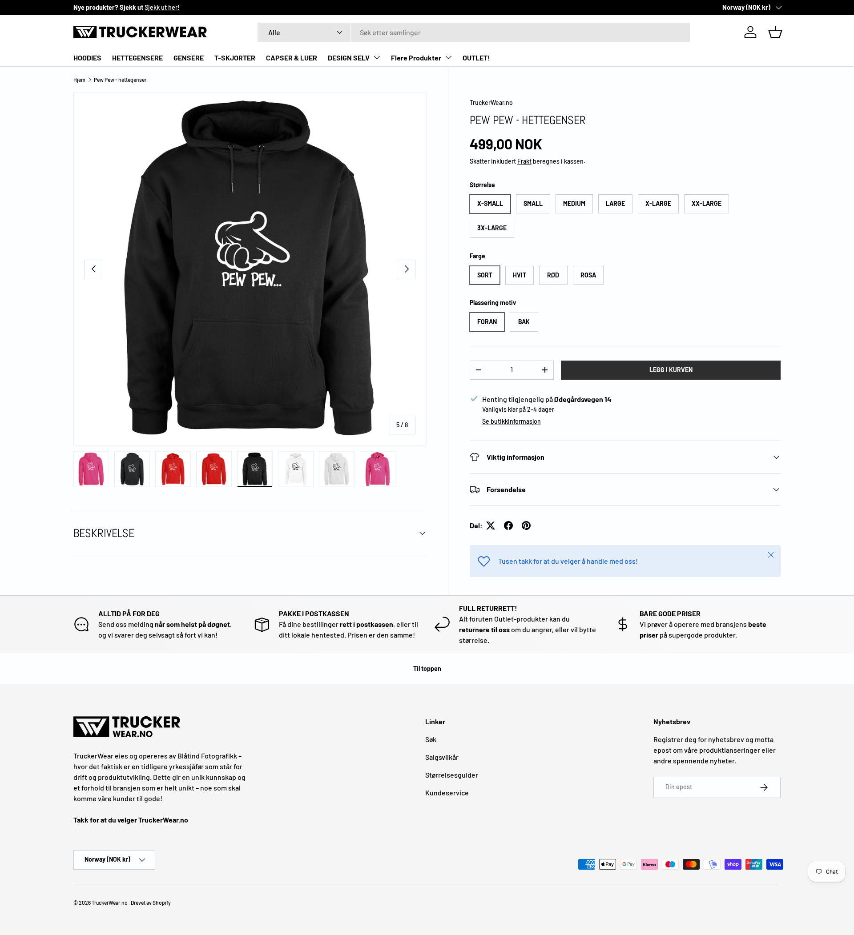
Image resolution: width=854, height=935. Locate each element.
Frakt (524, 161)
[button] (775, 32)
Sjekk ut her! (162, 7)
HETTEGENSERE (137, 57)
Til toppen (427, 668)
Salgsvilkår (442, 757)
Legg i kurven (671, 369)
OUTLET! (476, 57)
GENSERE (188, 57)
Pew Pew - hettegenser (120, 79)
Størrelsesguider (451, 774)
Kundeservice (447, 792)
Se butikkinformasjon (511, 421)
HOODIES (87, 57)
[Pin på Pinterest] (526, 525)
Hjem (79, 79)
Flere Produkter (416, 57)
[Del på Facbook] (508, 525)
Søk (430, 739)
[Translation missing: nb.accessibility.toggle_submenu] (376, 57)
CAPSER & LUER (291, 57)
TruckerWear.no (491, 102)
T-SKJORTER (234, 57)
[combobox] (474, 32)
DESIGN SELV (349, 57)
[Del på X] (491, 525)
